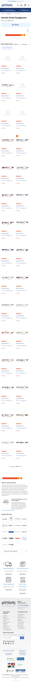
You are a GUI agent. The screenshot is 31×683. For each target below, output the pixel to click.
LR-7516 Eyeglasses (6, 400)
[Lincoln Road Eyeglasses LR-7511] (7, 360)
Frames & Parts (6, 622)
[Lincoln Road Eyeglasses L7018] (22, 57)
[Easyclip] (5, 538)
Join (22, 637)
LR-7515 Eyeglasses (21, 373)
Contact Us (20, 620)
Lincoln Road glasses (16, 494)
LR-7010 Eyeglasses (6, 208)
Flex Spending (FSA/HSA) (21, 615)
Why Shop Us (6, 628)
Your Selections (7, 44)
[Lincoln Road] (27, 31)
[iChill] (5, 525)
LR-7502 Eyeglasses (6, 290)
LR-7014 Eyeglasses (6, 263)
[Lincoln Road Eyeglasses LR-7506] (22, 305)
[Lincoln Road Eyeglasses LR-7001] (7, 415)
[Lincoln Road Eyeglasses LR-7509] (7, 333)
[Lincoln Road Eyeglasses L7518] (7, 112)
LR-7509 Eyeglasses (6, 345)
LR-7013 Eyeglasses (21, 235)
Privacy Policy (21, 622)
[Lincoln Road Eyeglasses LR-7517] (22, 388)
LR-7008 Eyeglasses (21, 428)
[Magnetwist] (11, 532)
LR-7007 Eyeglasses (6, 180)
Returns (5, 617)
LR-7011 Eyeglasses (21, 208)
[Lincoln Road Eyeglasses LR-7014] (7, 250)
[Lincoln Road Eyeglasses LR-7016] (22, 250)
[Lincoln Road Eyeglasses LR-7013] (22, 223)
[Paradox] (24, 519)
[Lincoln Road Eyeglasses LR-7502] (7, 277)
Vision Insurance (21, 617)
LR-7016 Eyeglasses (21, 263)
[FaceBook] (3, 643)
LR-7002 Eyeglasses (6, 153)
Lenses (4, 620)
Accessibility (20, 626)
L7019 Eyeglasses (6, 98)
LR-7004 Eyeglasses (21, 153)
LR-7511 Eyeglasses (6, 373)
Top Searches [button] (16, 680)
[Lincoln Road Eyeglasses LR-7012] (7, 223)
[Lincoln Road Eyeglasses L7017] (7, 57)
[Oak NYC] (11, 525)
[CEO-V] (11, 519)
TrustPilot (20, 665)
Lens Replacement (7, 629)
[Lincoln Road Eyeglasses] (8, 604)
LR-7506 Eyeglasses (21, 318)
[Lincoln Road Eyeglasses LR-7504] (7, 443)
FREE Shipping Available (8, 650)
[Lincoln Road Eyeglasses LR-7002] (7, 140)
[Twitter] (6, 643)
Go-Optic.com (9, 674)
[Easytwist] (24, 525)
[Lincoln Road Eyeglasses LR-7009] (22, 167)
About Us (20, 619)
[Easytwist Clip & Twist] (11, 545)
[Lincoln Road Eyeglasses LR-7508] (22, 443)
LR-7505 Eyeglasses (6, 318)
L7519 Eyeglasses (21, 125)
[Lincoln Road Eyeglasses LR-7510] (22, 333)
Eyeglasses (9, 13)
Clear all (16, 44)
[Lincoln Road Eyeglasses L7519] (22, 112)
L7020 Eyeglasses (21, 98)
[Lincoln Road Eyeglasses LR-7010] (7, 195)
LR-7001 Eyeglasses (6, 428)
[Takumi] (24, 532)
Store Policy (20, 625)
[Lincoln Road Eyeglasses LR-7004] (22, 140)
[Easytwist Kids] (5, 519)
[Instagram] (10, 643)
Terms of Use (21, 623)
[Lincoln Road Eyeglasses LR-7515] (22, 360)
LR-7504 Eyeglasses (6, 455)
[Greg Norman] (24, 538)
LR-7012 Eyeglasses (6, 235)
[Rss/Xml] (13, 643)
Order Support (6, 626)
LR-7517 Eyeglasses (21, 400)
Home (3, 13)
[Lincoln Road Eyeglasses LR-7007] (7, 167)
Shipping (5, 615)
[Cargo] (11, 538)
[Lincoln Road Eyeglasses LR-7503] (22, 277)
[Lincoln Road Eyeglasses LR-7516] (7, 388)
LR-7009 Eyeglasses (21, 180)
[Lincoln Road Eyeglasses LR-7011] (22, 195)
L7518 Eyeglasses (6, 125)
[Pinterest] (8, 643)
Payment (5, 625)
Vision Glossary (21, 628)
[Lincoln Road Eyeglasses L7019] (7, 85)
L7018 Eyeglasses (21, 70)
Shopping (5, 623)
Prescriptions (6, 619)
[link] (20, 659)
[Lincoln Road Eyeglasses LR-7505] (7, 305)
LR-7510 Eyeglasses (21, 345)
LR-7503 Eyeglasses (21, 290)
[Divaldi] (18, 525)
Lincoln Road (17, 13)
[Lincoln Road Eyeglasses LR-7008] (22, 415)
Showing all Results (15, 466)
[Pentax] (18, 538)
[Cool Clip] (18, 519)
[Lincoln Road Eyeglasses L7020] (22, 85)
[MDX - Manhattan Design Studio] (18, 532)
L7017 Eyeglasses (6, 70)
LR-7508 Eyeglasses (21, 455)
